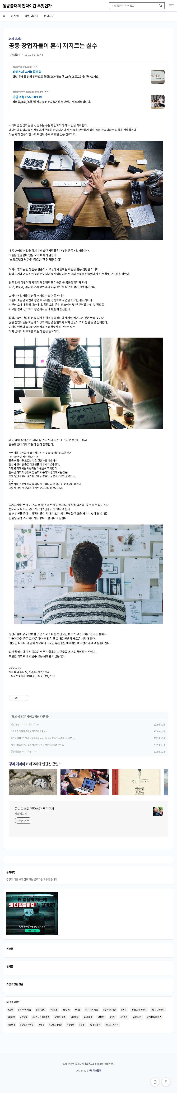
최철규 (24, 1017)
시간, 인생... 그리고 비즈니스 (23, 724)
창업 (113, 1017)
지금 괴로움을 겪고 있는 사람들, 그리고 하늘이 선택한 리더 (36, 744)
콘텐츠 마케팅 (27, 1024)
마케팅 (12, 1017)
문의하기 (49, 16)
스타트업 (41, 1009)
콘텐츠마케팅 (56, 1024)
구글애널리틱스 (154, 1017)
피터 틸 (75, 1017)
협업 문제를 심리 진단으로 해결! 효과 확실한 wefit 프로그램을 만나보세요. (55, 76)
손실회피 (88, 1017)
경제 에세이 (15, 39)
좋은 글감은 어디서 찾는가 (22, 751)
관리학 (124, 1017)
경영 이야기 (31, 16)
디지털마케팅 (92, 1009)
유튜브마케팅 (158, 1009)
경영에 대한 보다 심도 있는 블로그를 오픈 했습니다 (31, 879)
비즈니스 (138, 1017)
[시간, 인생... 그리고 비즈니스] (33, 794)
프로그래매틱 (112, 1024)
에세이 (15, 16)
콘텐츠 (54, 1009)
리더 (42, 1024)
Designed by (88, 1070)
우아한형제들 (110, 1009)
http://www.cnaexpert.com (27, 91)
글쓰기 (12, 1024)
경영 (82, 1024)
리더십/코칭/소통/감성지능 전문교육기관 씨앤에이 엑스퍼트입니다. (51, 102)
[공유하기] (21, 698)
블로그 (102, 1017)
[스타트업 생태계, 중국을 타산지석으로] (84, 794)
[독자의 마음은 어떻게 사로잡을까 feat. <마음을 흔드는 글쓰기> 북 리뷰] (136, 794)
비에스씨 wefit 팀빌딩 (27, 72)
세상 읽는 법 (21, 813)
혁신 (124, 1009)
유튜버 (67, 1009)
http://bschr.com (22, 66)
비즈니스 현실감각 (41, 1017)
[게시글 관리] (25, 698)
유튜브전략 (95, 1024)
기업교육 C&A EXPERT (27, 97)
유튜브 (71, 1024)
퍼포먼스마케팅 (139, 1009)
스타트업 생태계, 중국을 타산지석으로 (27, 731)
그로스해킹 (61, 1017)
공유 (11, 1009)
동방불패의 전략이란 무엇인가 (27, 5)
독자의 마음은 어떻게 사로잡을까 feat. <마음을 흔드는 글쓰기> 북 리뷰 (41, 738)
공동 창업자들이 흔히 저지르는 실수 (53, 45)
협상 (78, 1009)
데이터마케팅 (25, 1009)
